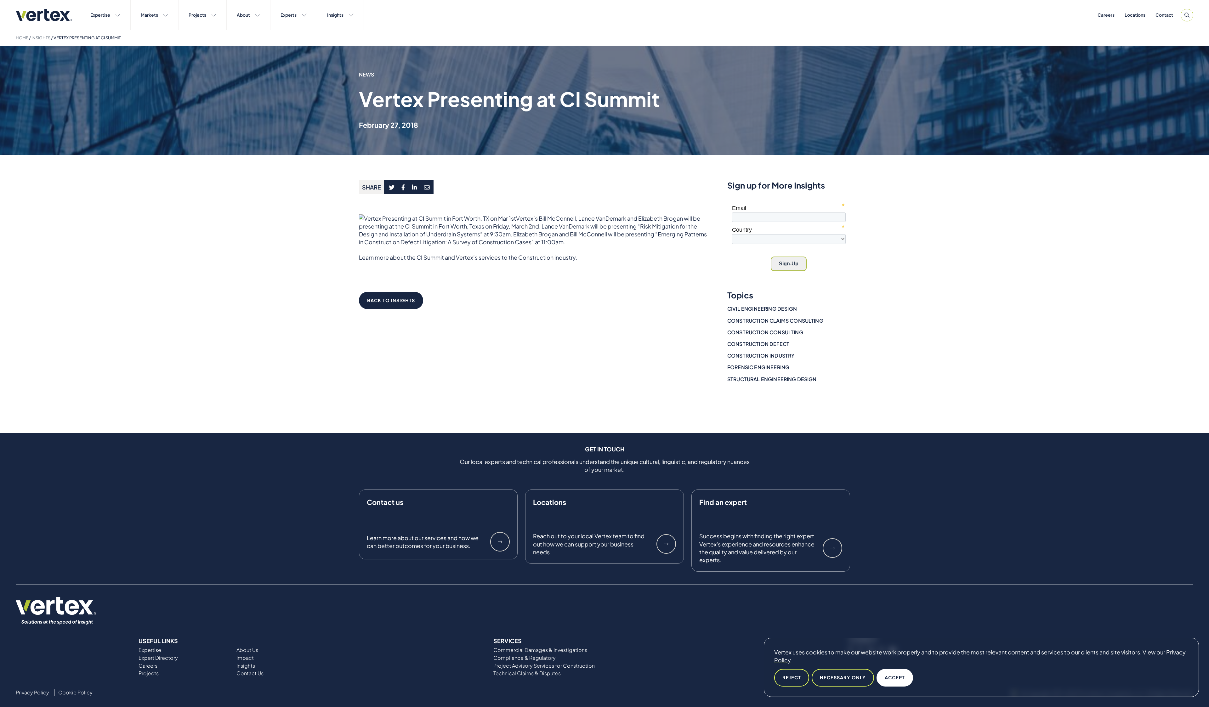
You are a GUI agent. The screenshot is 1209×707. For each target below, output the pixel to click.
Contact (1164, 15)
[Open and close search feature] (1187, 15)
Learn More (500, 541)
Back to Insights (391, 300)
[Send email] (427, 187)
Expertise (100, 15)
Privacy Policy (32, 692)
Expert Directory (158, 658)
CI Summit (430, 257)
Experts (289, 15)
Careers (1106, 15)
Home (22, 37)
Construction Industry (760, 355)
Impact (245, 658)
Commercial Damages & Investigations (540, 650)
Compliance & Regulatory (524, 658)
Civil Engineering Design (762, 308)
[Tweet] (391, 187)
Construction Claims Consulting (775, 320)
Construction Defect (758, 344)
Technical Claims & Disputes (527, 673)
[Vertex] (44, 15)
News (366, 74)
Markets (149, 15)
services (490, 257)
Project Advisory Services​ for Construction (544, 666)
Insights (335, 15)
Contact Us (250, 673)
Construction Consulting (765, 332)
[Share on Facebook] (403, 187)
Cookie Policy (75, 692)
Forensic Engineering (758, 367)
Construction (535, 257)
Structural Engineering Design (772, 379)
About (243, 15)
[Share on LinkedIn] (414, 187)
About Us (247, 650)
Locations (1135, 15)
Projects (197, 15)
